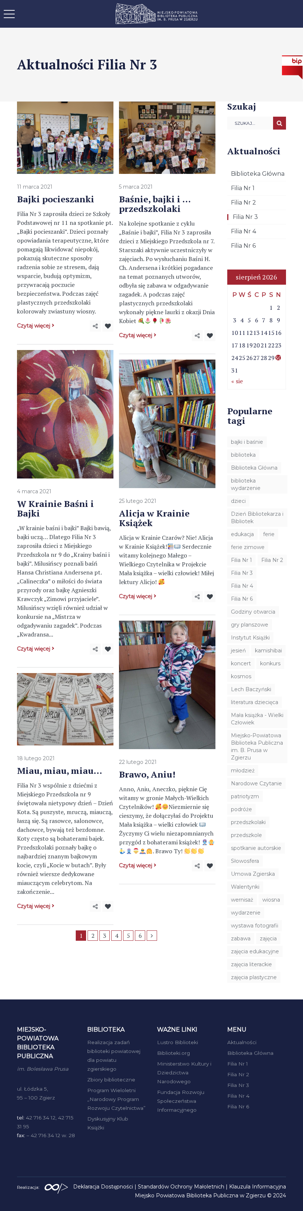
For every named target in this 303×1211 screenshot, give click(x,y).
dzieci (238, 501)
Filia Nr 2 (243, 202)
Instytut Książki (250, 637)
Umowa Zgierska (253, 874)
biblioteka (243, 455)
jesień (238, 650)
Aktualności (241, 1042)
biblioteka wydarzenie (246, 484)
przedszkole (246, 835)
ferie (269, 534)
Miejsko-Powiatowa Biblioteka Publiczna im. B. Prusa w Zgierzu (257, 746)
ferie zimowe (248, 547)
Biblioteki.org (173, 1053)
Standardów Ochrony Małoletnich (181, 1186)
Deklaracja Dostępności (103, 1186)
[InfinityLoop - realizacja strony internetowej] (56, 1186)
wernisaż (242, 899)
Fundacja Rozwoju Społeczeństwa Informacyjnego (180, 1101)
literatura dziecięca (254, 702)
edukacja (242, 534)
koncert (241, 663)
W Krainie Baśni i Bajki (55, 508)
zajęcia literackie (251, 964)
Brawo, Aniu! (147, 774)
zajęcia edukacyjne (255, 951)
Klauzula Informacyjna (257, 1186)
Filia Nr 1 (243, 188)
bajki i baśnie (247, 442)
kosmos (241, 676)
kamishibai (268, 650)
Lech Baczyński (251, 689)
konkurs (270, 663)
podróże (241, 809)
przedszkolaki (248, 822)
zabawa (241, 938)
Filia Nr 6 (243, 245)
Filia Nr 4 (243, 231)
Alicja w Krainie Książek (154, 518)
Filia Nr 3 (245, 216)
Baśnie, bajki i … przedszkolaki (154, 204)
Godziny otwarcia (253, 611)
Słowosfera (245, 861)
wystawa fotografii (254, 925)
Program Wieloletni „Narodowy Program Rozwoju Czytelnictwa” (116, 1099)
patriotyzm (245, 796)
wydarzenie (246, 912)
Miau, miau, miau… (59, 770)
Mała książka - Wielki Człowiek (257, 719)
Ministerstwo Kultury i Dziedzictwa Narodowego (184, 1072)
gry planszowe (249, 624)
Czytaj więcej (33, 325)
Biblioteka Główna (258, 173)
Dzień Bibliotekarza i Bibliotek (257, 518)
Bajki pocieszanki (55, 199)
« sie (237, 381)
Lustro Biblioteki (177, 1042)
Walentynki (245, 887)
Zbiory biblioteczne (111, 1080)
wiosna (271, 899)
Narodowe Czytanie (256, 783)
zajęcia (268, 938)
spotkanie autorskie (256, 848)
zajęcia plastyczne (254, 977)
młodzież (243, 770)
